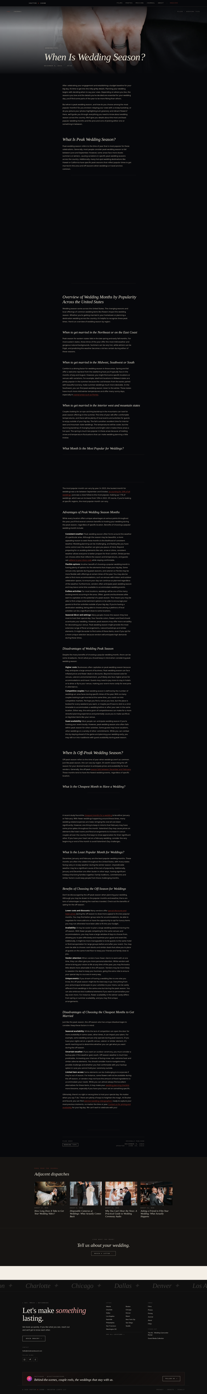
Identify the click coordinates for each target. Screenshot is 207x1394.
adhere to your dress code (80, 560)
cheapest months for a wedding (98, 815)
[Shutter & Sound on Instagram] (24, 1360)
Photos (129, 3)
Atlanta (108, 1306)
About (161, 3)
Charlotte (109, 1310)
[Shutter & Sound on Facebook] (35, 1360)
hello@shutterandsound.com (32, 1351)
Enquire (174, 3)
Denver (128, 1313)
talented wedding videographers (98, 1101)
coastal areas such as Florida (85, 394)
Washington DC (111, 1329)
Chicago (128, 1310)
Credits (170, 1389)
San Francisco (111, 1326)
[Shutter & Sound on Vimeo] (30, 1360)
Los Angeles (110, 1316)
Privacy (160, 1389)
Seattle (128, 1326)
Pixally (181, 1389)
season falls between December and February (111, 769)
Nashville (109, 1319)
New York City (130, 1319)
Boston (128, 1306)
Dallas (108, 1313)
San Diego (129, 1323)
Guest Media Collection (156, 1338)
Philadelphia (110, 1323)
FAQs (150, 1324)
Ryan (70, 65)
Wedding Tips (51, 48)
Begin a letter (103, 1253)
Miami (128, 1316)
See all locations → (115, 1334)
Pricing (140, 3)
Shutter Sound (37, 3)
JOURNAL (18, 11)
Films (120, 3)
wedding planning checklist (117, 1085)
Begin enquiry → (34, 1338)
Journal (151, 3)
